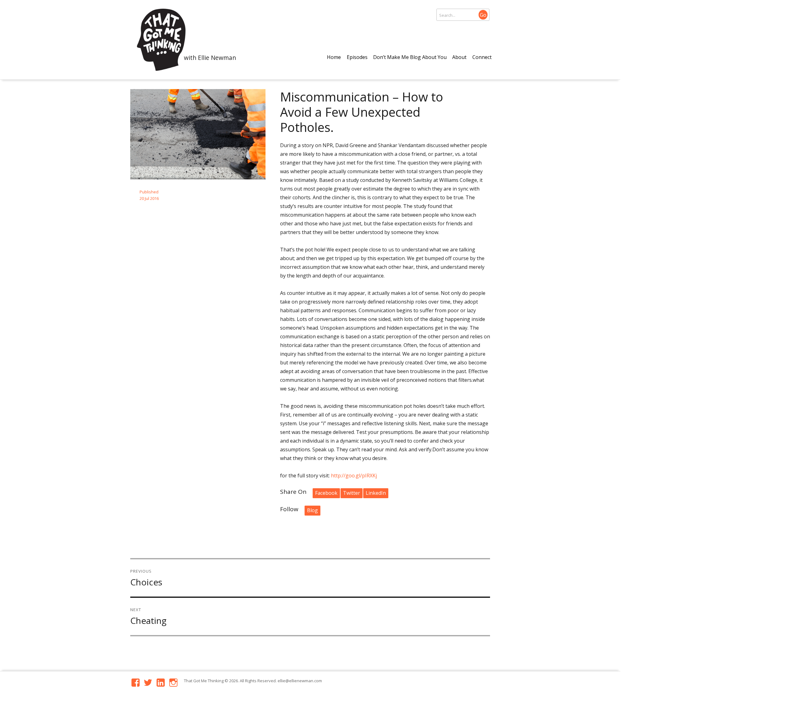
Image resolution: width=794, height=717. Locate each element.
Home (334, 57)
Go (483, 14)
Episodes (357, 57)
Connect (482, 57)
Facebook (326, 492)
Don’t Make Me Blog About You (410, 57)
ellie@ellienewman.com (300, 680)
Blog (312, 510)
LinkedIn (376, 492)
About (459, 57)
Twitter (351, 492)
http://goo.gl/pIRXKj (354, 475)
